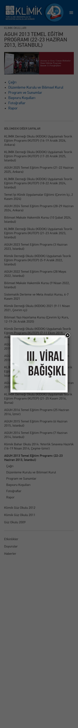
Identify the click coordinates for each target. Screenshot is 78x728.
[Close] (68, 335)
